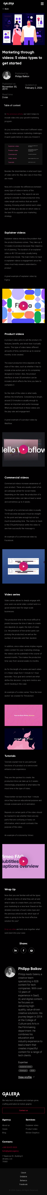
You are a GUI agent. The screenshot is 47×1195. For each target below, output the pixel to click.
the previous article (15, 114)
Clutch (23, 1173)
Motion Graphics (32, 1133)
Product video (32, 1129)
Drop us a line (10, 929)
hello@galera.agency (10, 1151)
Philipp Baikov (22, 76)
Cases (4, 1129)
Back (7, 9)
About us (6, 1125)
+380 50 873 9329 (9, 1147)
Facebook (23, 1184)
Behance (23, 1180)
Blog (4, 1133)
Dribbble (23, 1177)
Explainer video (32, 1125)
